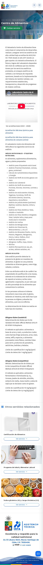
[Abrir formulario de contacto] (38, 553)
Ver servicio (20, 439)
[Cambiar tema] (39, 5)
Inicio (2, 20)
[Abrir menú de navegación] (34, 5)
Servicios (8, 20)
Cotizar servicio (13, 28)
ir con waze (25, 545)
